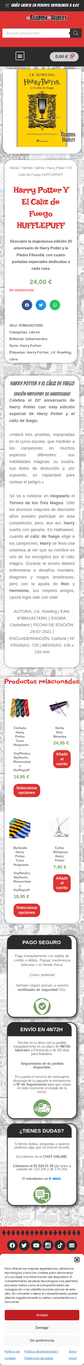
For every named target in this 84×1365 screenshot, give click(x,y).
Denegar (42, 1328)
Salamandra (36, 339)
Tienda (26, 168)
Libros (39, 168)
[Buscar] (76, 33)
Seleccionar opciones (26, 790)
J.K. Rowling (60, 352)
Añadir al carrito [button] (62, 759)
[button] (77, 1259)
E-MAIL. (55, 1178)
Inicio (14, 168)
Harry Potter (31, 345)
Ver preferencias (42, 1340)
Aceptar (42, 1315)
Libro (13, 359)
